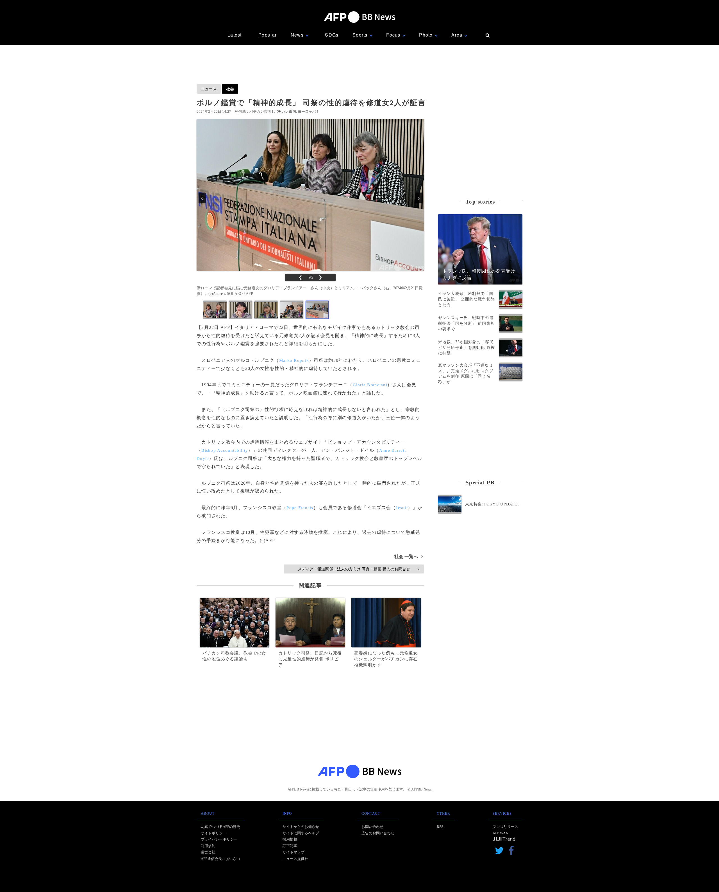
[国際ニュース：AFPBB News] (359, 17)
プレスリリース (505, 827)
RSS (440, 827)
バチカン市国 (285, 111)
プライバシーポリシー (219, 839)
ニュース (209, 89)
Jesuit (402, 507)
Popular (267, 34)
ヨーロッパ (307, 111)
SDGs (331, 34)
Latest (234, 34)
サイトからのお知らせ (301, 827)
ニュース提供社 (295, 859)
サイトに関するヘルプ (301, 833)
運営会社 (208, 852)
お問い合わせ (372, 827)
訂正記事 (290, 846)
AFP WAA (500, 833)
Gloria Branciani (370, 385)
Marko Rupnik (294, 360)
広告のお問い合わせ (377, 833)
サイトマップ (293, 852)
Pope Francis (299, 507)
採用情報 (290, 839)
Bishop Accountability (224, 450)
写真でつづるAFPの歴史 (220, 827)
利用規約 (208, 846)
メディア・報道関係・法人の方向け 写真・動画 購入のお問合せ (358, 569)
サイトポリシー (213, 833)
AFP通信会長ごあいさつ (220, 859)
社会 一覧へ (408, 556)
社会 (230, 89)
